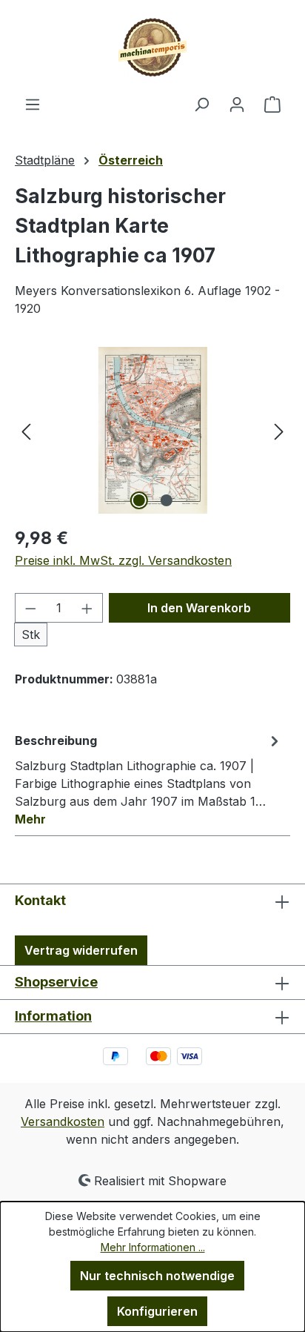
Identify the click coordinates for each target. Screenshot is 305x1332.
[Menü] (32, 104)
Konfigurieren (157, 1311)
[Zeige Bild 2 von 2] (166, 500)
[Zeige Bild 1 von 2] (138, 500)
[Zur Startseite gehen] (152, 47)
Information (53, 1016)
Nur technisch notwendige (157, 1275)
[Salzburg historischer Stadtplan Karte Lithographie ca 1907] (152, 430)
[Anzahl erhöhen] (87, 608)
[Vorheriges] (26, 430)
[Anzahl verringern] (30, 608)
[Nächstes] (279, 430)
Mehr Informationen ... (153, 1247)
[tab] (149, 779)
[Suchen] (201, 104)
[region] (152, 430)
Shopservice (56, 982)
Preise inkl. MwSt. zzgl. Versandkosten (123, 560)
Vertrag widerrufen (81, 950)
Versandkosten (62, 1121)
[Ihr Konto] (237, 104)
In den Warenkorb (199, 607)
